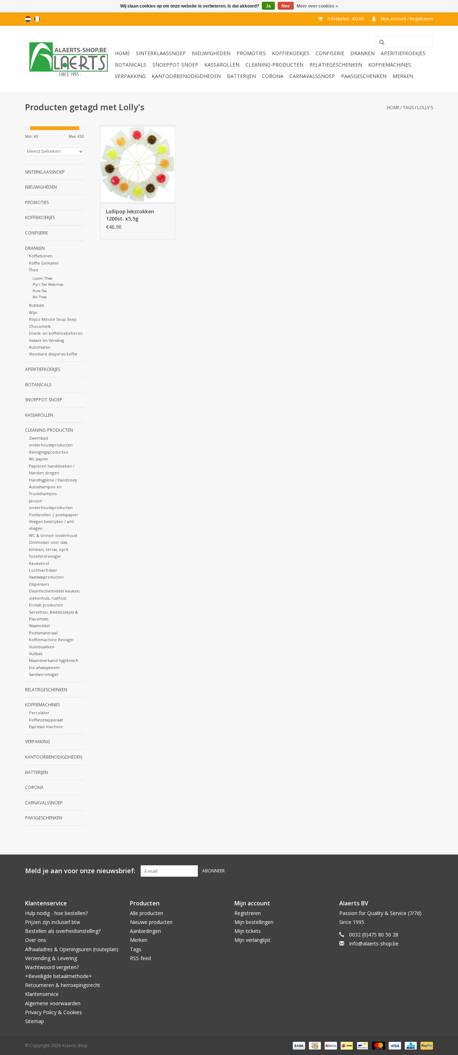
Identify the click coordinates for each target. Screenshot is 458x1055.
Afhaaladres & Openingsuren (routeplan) (71, 949)
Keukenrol (39, 563)
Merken (403, 76)
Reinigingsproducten (48, 452)
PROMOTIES (251, 53)
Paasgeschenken (363, 76)
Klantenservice (42, 994)
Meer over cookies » (317, 6)
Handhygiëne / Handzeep (53, 480)
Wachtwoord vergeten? (52, 967)
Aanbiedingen (145, 931)
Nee (286, 6)
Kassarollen (221, 64)
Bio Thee (40, 297)
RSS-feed (140, 958)
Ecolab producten (46, 605)
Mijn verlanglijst (252, 940)
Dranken (362, 53)
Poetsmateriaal (43, 632)
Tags (408, 108)
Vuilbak (36, 653)
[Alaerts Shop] (69, 59)
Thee (33, 269)
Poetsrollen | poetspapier (53, 514)
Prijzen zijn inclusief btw (52, 922)
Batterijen (241, 76)
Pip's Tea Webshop (48, 284)
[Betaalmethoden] (298, 1045)
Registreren (247, 913)
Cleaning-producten (274, 64)
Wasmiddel (39, 625)
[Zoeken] (379, 43)
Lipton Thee (42, 278)
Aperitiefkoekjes (403, 53)
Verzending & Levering (51, 958)
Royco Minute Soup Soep (53, 319)
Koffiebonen (41, 255)
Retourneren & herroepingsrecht (62, 985)
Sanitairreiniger (44, 674)
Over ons (35, 940)
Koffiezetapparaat (46, 719)
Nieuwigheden (211, 53)
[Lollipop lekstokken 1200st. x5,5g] (137, 164)
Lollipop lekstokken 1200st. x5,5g (130, 215)
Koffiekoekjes (291, 53)
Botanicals (130, 64)
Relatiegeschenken (336, 64)
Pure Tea (40, 291)
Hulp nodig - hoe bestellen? (56, 913)
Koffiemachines (389, 64)
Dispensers (39, 584)
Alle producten (146, 913)
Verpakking (130, 76)
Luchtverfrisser (43, 570)
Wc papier (38, 458)
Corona (272, 76)
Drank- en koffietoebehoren (56, 333)
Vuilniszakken (41, 646)
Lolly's (425, 108)
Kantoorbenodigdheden (186, 76)
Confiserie (330, 53)
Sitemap (34, 1021)
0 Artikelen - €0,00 (345, 19)
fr (37, 19)
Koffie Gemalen (44, 263)
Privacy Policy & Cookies (53, 1012)
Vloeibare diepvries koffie (53, 354)
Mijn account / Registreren (406, 19)
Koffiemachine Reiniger (51, 639)
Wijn (33, 312)
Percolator (39, 712)
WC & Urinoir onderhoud (53, 535)
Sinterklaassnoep (161, 53)
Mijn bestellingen (253, 922)
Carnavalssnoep (312, 76)
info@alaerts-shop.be (374, 943)
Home (122, 53)
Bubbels (36, 305)
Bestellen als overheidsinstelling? (63, 931)
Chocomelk (40, 326)
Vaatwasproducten (46, 577)
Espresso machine (46, 726)
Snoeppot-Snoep (175, 64)
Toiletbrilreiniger (45, 556)
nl (28, 19)
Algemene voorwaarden (53, 1003)
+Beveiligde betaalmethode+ (58, 976)
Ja (268, 6)
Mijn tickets (247, 931)
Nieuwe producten (151, 922)
